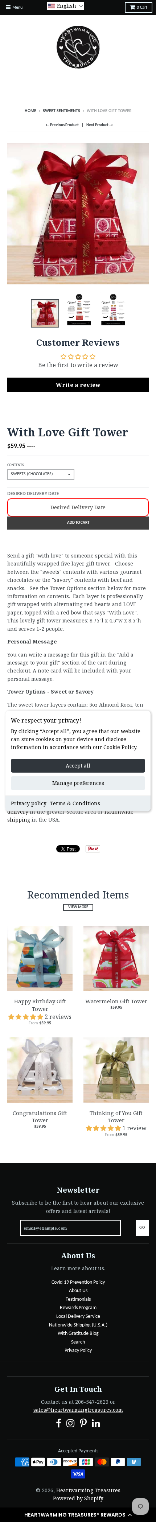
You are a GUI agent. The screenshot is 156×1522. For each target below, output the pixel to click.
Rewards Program (78, 1308)
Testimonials (78, 1299)
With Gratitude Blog (78, 1333)
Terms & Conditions (75, 803)
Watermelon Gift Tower (116, 1001)
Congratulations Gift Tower (40, 1116)
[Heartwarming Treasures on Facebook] (58, 1424)
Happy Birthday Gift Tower (40, 1004)
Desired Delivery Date (33, 494)
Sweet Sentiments (61, 111)
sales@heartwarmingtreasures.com (78, 1409)
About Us (78, 1290)
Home (30, 111)
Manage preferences (78, 782)
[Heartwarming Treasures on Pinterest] (83, 1424)
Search (78, 1342)
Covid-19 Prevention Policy (78, 1282)
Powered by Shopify (78, 1498)
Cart (142, 7)
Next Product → (99, 125)
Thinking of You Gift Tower (116, 1116)
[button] (78, 1514)
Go (142, 1228)
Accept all (78, 765)
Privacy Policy (78, 1350)
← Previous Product (62, 125)
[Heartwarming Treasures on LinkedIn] (96, 1424)
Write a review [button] (78, 385)
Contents (15, 465)
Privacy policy (28, 803)
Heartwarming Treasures (88, 1490)
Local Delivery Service (78, 1316)
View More (78, 907)
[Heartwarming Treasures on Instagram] (70, 1424)
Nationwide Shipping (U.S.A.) (78, 1325)
